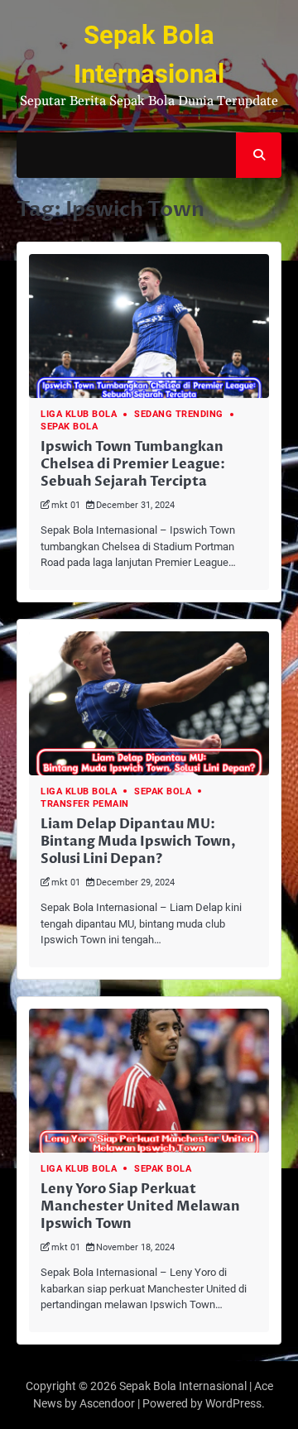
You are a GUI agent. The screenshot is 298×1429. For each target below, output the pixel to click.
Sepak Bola (69, 426)
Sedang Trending (178, 414)
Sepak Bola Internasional (183, 1386)
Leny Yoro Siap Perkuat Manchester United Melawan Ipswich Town (140, 1206)
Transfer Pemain (85, 803)
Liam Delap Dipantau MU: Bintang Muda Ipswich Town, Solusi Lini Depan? (138, 841)
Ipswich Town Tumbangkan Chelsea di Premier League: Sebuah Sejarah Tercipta (133, 464)
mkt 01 (65, 505)
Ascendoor (107, 1403)
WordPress (233, 1403)
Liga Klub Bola (79, 414)
